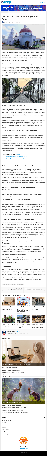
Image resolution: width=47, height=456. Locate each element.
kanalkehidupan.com (6, 424)
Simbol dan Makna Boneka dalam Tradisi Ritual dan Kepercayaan (15, 412)
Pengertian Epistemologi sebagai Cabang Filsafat (11, 405)
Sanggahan (20, 454)
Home (10, 12)
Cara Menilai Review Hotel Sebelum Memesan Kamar (12, 410)
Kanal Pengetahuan (6, 431)
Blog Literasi (4, 427)
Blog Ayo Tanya (5, 434)
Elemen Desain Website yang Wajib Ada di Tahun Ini (16, 156)
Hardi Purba (4, 422)
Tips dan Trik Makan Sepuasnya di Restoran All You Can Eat (33, 290)
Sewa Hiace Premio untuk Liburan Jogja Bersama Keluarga (23, 326)
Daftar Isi (34, 454)
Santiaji (5, 22)
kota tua (13, 284)
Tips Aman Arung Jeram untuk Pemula (14, 161)
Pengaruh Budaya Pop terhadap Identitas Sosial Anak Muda (14, 374)
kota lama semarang (6, 284)
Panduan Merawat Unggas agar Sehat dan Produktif (16, 158)
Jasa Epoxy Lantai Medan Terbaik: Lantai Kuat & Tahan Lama (38, 308)
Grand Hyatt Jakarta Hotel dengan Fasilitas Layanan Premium (14, 407)
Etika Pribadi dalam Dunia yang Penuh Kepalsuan (11, 368)
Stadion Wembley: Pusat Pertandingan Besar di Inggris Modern (14, 409)
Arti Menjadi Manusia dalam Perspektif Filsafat (11, 370)
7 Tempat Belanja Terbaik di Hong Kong (8, 325)
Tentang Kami (13, 454)
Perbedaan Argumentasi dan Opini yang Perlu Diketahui (13, 372)
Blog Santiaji (24, 452)
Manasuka (16, 12)
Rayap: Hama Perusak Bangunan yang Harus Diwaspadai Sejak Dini (37, 326)
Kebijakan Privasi (27, 454)
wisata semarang (20, 284)
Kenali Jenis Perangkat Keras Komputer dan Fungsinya (15, 290)
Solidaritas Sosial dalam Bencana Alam (9, 367)
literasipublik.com (5, 429)
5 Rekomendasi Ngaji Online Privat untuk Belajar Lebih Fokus (7, 308)
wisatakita (27, 53)
